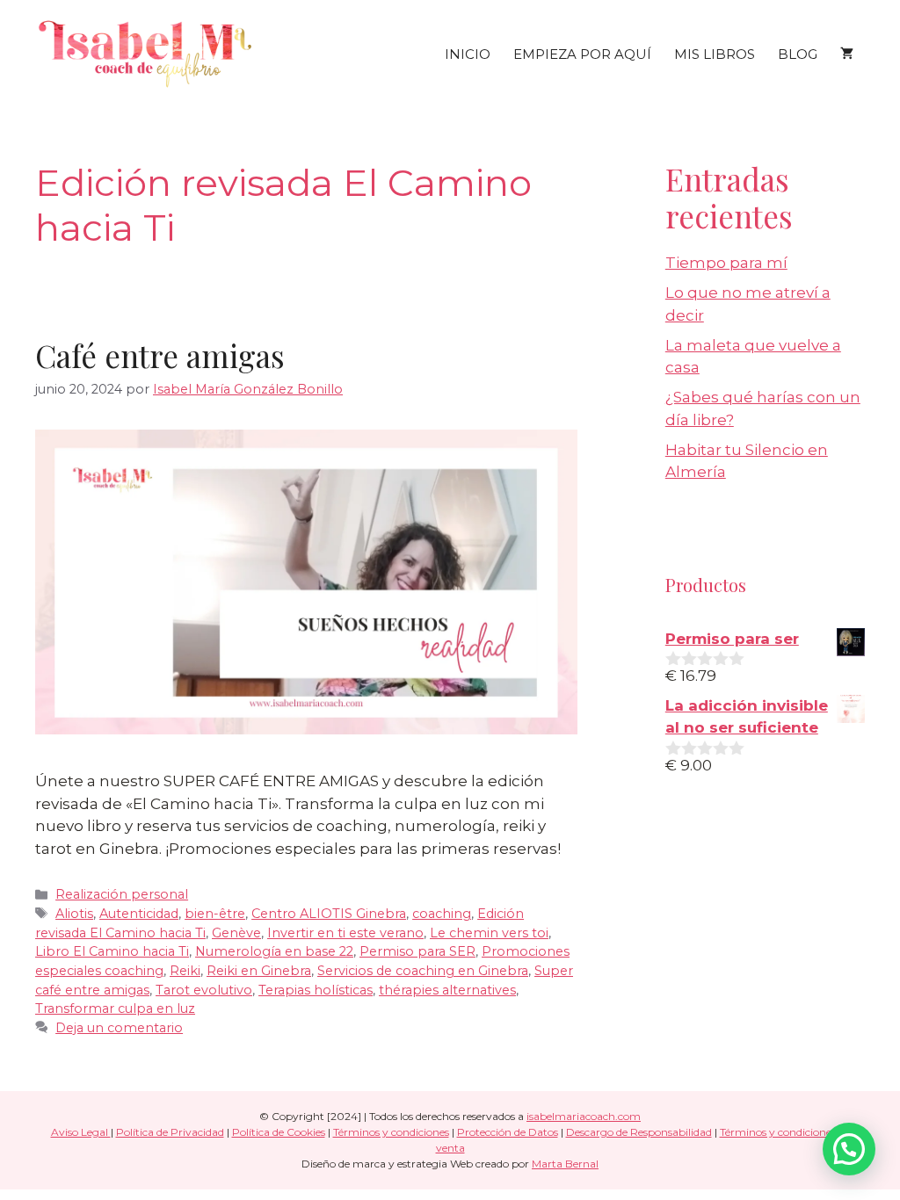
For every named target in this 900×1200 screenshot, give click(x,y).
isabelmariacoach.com (583, 1116)
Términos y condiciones (391, 1132)
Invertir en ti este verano (345, 933)
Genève (236, 933)
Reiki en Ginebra (259, 971)
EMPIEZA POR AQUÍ (582, 54)
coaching (441, 914)
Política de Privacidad (170, 1132)
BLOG (797, 54)
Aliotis (74, 914)
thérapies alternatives (447, 990)
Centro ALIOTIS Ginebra (328, 914)
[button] (849, 1149)
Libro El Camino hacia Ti (112, 951)
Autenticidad (138, 914)
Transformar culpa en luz (115, 1008)
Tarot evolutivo (204, 990)
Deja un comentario (119, 1028)
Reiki (185, 971)
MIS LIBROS (714, 54)
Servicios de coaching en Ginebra (422, 971)
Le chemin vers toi (489, 933)
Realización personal (121, 894)
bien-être (215, 914)
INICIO (467, 54)
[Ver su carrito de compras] (847, 54)
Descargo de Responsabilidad (639, 1132)
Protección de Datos (507, 1132)
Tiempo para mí (726, 262)
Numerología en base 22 (274, 951)
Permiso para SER (417, 951)
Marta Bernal (565, 1163)
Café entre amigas (160, 355)
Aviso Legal (81, 1132)
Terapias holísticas (315, 990)
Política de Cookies (278, 1132)
